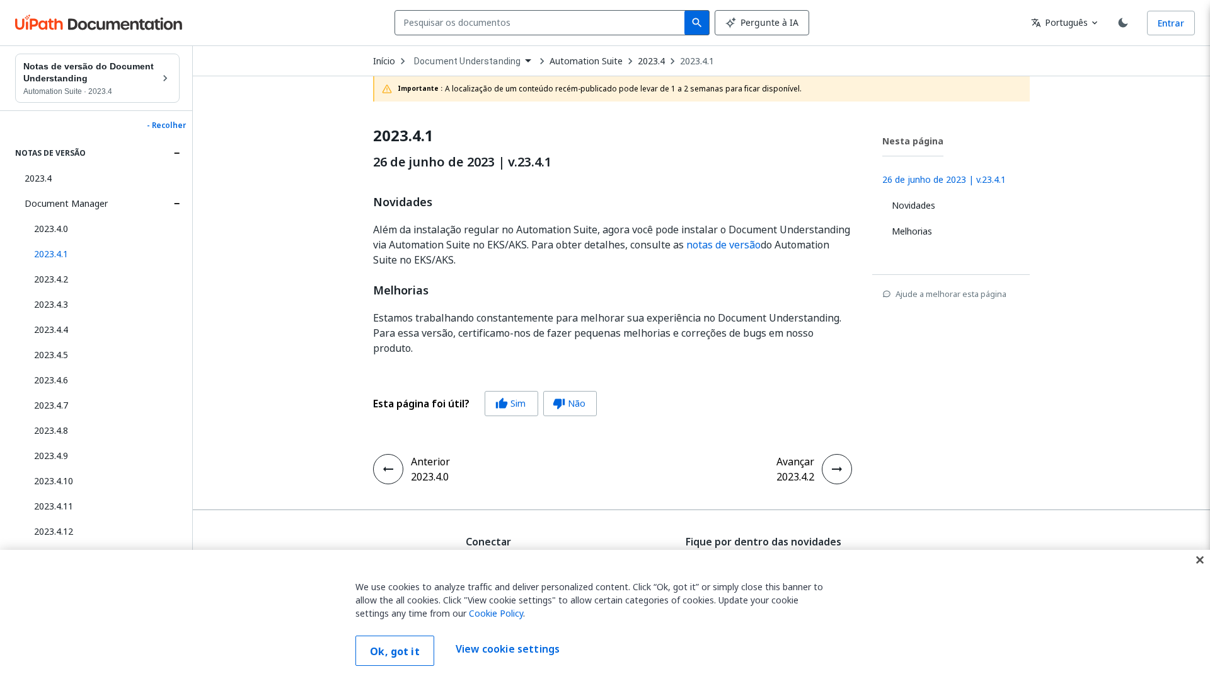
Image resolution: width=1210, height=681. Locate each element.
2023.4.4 (51, 329)
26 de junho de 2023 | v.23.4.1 (462, 162)
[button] (102, 254)
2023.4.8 (51, 430)
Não (569, 403)
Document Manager (66, 203)
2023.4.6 (51, 380)
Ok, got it (395, 651)
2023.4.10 (53, 480)
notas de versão (723, 244)
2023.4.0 (51, 228)
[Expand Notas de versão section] (176, 153)
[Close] (1200, 560)
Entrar (1171, 23)
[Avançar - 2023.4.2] (837, 469)
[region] (605, 615)
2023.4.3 (51, 304)
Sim (510, 403)
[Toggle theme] (1123, 23)
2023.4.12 (53, 531)
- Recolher (166, 125)
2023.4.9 (51, 455)
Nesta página (912, 141)
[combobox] (542, 22)
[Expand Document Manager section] (176, 203)
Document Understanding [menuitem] (467, 61)
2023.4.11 (53, 506)
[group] (485, 403)
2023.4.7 (51, 405)
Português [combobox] (1059, 22)
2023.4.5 (51, 354)
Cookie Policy (496, 613)
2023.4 (38, 178)
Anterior (430, 461)
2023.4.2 (51, 279)
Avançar (795, 461)
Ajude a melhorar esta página (951, 294)
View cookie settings (508, 649)
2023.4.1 (697, 61)
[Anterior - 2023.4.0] (388, 469)
